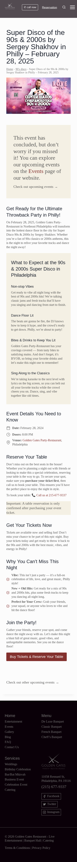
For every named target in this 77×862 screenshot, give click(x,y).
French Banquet (51, 731)
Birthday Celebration (18, 769)
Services (12, 758)
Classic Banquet (51, 726)
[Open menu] (73, 7)
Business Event (14, 779)
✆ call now (30, 7)
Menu (46, 715)
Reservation (49, 7)
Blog (8, 737)
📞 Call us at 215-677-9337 (49, 495)
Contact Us (12, 747)
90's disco (21, 69)
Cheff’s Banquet (51, 737)
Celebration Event (16, 784)
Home (9, 69)
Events (35, 171)
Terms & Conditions (17, 848)
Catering (10, 789)
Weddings (11, 764)
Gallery (9, 731)
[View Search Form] (64, 7)
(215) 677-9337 (53, 786)
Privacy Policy (41, 848)
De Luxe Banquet (52, 721)
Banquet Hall (32, 840)
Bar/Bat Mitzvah (15, 774)
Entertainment (13, 721)
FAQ (8, 742)
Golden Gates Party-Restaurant (42, 440)
